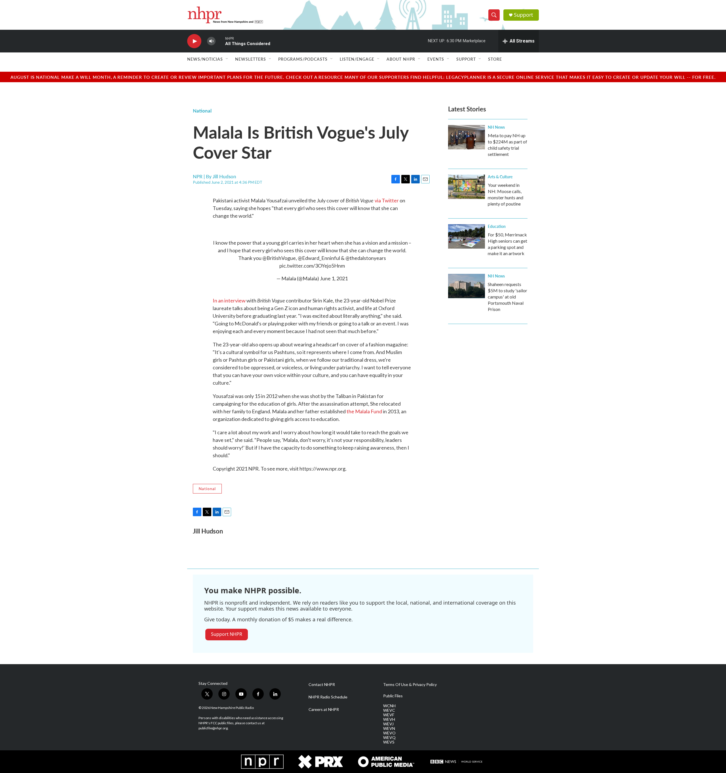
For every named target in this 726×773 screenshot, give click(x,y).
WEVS (388, 742)
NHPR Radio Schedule (328, 697)
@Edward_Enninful (319, 258)
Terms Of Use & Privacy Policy (410, 684)
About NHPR (401, 59)
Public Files (393, 696)
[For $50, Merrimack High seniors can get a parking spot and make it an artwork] (466, 236)
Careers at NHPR (324, 709)
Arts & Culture (500, 176)
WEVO (389, 733)
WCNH (389, 706)
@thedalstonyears (365, 258)
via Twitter (387, 200)
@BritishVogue (279, 258)
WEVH (389, 719)
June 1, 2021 (334, 278)
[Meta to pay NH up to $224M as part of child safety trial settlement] (466, 137)
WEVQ (389, 737)
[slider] (220, 41)
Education (497, 226)
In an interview (229, 300)
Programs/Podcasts (303, 59)
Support (523, 15)
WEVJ (388, 724)
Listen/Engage (357, 59)
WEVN (389, 728)
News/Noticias (205, 59)
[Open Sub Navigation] (227, 59)
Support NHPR (226, 634)
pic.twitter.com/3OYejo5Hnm (312, 265)
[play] (194, 41)
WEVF (388, 715)
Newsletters (250, 59)
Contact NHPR (322, 684)
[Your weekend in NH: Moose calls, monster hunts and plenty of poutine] (466, 187)
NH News (496, 127)
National (202, 110)
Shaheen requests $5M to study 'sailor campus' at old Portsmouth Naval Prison (507, 296)
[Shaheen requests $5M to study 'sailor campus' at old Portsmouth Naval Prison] (466, 286)
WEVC (389, 710)
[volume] (211, 41)
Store (495, 59)
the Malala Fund (364, 411)
